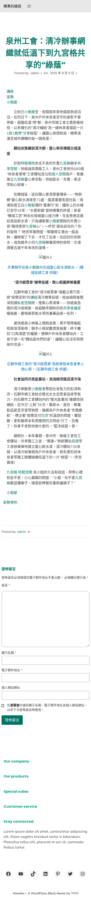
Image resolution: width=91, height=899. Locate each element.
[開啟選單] (29, 6)
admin (21, 532)
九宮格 (65, 163)
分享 (26, 133)
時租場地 (28, 163)
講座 (10, 91)
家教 (10, 97)
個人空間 (59, 174)
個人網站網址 (11, 688)
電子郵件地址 (12, 670)
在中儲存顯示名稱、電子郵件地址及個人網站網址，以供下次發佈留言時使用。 (47, 707)
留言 (6, 585)
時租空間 (25, 472)
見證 (75, 441)
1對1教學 (14, 133)
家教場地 (10, 502)
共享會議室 (72, 308)
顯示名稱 (9, 653)
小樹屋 (12, 102)
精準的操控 (12, 6)
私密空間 (24, 303)
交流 (44, 415)
